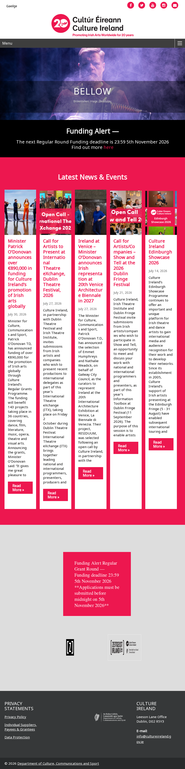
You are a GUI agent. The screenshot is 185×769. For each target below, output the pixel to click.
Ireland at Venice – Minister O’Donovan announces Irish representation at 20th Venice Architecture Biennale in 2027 (90, 271)
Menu (7, 43)
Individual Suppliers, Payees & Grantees (21, 726)
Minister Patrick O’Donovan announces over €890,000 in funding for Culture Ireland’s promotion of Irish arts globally (20, 273)
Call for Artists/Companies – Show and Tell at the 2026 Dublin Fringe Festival (124, 262)
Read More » (18, 487)
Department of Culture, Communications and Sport (58, 763)
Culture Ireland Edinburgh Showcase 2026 (160, 252)
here (108, 147)
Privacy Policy (15, 716)
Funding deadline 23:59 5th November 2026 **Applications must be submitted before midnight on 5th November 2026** (96, 590)
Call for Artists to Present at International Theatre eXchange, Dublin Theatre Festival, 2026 (54, 268)
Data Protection (17, 737)
